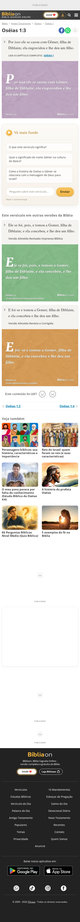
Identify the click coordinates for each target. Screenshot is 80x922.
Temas (21, 832)
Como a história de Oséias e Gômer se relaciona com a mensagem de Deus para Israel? (35, 175)
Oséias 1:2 (13, 406)
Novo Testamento (59, 818)
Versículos (21, 789)
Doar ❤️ (27, 771)
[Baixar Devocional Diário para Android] (23, 871)
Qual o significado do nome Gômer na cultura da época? (37, 159)
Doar (51, 15)
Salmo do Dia (59, 803)
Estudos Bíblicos (21, 796)
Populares (21, 825)
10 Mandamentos (59, 789)
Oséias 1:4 (67, 406)
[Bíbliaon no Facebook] (63, 888)
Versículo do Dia (21, 803)
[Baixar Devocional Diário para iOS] (58, 871)
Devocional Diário (59, 811)
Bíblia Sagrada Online (16, 17)
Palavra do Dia (21, 811)
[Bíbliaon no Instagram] (48, 888)
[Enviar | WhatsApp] (68, 30)
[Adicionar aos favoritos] (75, 30)
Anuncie (40, 846)
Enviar (65, 192)
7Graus (31, 901)
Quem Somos (59, 839)
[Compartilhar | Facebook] (62, 30)
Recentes (59, 825)
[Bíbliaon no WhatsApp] (16, 888)
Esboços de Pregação (59, 796)
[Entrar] (62, 15)
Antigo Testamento (21, 818)
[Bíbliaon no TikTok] (32, 888)
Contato (59, 832)
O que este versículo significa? (28, 147)
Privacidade (21, 839)
